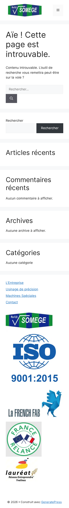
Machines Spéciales (21, 296)
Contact (12, 302)
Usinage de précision (22, 289)
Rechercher (14, 120)
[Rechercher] (11, 98)
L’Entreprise (15, 283)
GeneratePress (51, 502)
